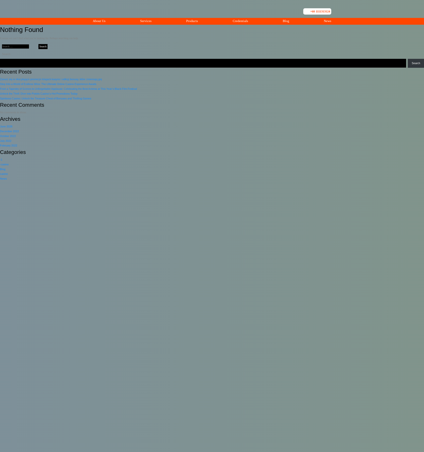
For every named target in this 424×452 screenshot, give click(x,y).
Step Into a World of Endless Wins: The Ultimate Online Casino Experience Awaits (48, 84)
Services (146, 21)
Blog (286, 21)
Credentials (240, 21)
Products (192, 21)
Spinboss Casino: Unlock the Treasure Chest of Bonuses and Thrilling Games (45, 98)
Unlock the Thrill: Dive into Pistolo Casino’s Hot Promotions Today (39, 93)
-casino (4, 164)
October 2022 (8, 136)
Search (6, 54)
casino (4, 173)
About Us (99, 21)
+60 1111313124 (320, 11)
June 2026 (6, 126)
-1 (1, 159)
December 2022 (9, 131)
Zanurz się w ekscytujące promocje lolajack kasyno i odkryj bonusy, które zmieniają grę (51, 79)
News (327, 21)
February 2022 (8, 145)
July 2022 (5, 141)
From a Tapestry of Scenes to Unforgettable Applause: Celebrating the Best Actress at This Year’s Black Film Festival (68, 88)
